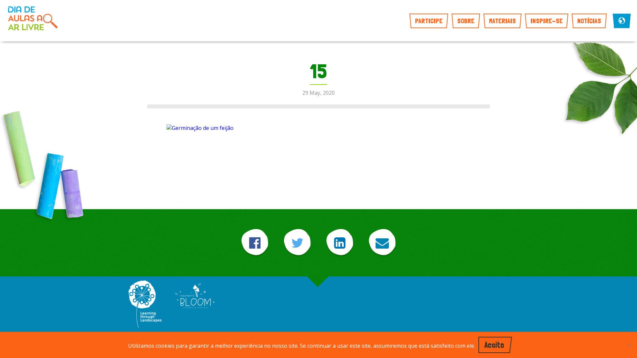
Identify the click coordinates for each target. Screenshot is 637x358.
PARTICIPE (429, 21)
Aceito (494, 345)
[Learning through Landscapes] (145, 304)
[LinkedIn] (339, 243)
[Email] (382, 243)
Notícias (589, 21)
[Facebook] (255, 243)
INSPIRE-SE (547, 21)
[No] (628, 345)
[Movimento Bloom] (194, 296)
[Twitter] (297, 243)
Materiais (502, 21)
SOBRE (465, 21)
